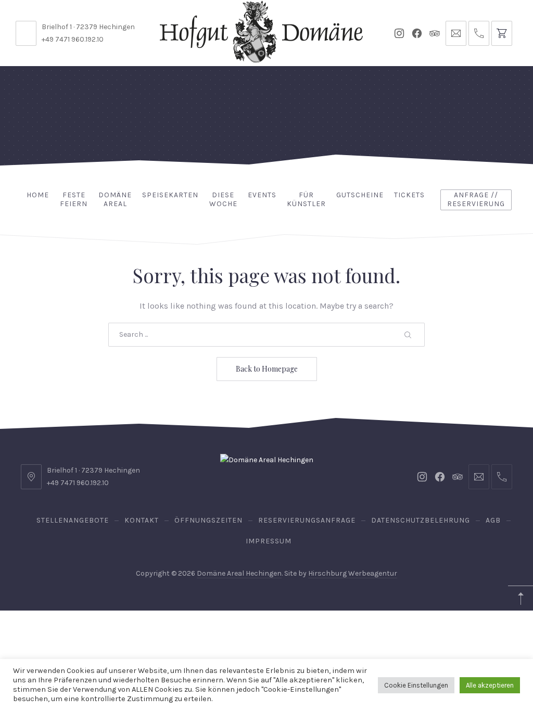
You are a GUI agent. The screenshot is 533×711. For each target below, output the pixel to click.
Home (38, 195)
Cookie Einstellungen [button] (416, 685)
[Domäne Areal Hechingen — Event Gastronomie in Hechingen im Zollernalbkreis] (261, 32)
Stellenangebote (72, 520)
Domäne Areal (115, 199)
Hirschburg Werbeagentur (352, 573)
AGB (493, 520)
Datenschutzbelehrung (420, 520)
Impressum (268, 541)
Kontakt (141, 520)
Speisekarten (170, 195)
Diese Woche (223, 199)
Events (262, 195)
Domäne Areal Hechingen (239, 573)
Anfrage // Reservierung (476, 199)
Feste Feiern (73, 199)
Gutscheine (360, 195)
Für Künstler (306, 199)
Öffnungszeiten (208, 520)
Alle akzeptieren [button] (490, 685)
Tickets (409, 195)
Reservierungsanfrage (307, 520)
